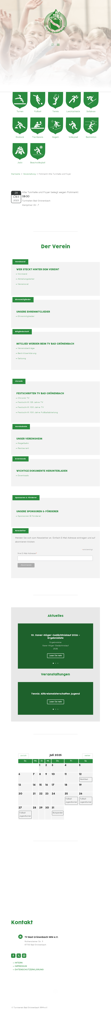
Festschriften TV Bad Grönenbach (40, 393)
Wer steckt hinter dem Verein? (37, 269)
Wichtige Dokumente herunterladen (41, 471)
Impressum (21, 966)
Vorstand (22, 274)
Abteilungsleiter (26, 279)
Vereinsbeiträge (26, 348)
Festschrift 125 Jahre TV (30, 402)
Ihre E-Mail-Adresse (27, 554)
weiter (87, 756)
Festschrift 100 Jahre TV (31, 407)
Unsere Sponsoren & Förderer (37, 511)
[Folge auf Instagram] (24, 955)
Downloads (20, 459)
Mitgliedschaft (22, 331)
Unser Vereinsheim (29, 439)
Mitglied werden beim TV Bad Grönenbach (45, 344)
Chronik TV (23, 398)
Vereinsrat (20, 261)
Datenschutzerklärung (29, 970)
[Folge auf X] (19, 955)
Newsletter (20, 530)
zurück (23, 756)
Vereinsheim (21, 426)
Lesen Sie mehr (55, 656)
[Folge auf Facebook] (13, 955)
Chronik (19, 381)
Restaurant (23, 448)
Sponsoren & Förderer (26, 497)
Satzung (22, 359)
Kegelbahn (23, 443)
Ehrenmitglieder (23, 299)
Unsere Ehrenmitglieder (33, 312)
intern (19, 963)
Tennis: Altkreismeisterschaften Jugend (55, 694)
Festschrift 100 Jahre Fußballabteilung (38, 413)
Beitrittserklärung (27, 353)
